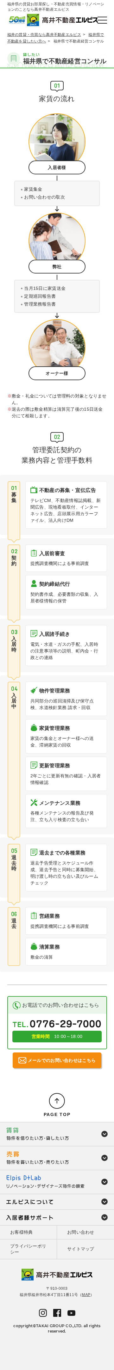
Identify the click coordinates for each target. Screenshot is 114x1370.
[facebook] (57, 1312)
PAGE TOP (57, 1114)
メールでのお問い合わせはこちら (62, 1060)
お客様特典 (21, 1232)
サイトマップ (80, 1248)
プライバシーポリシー (28, 1248)
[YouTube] (71, 1312)
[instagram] (43, 1312)
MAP (86, 1295)
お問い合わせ (80, 1232)
